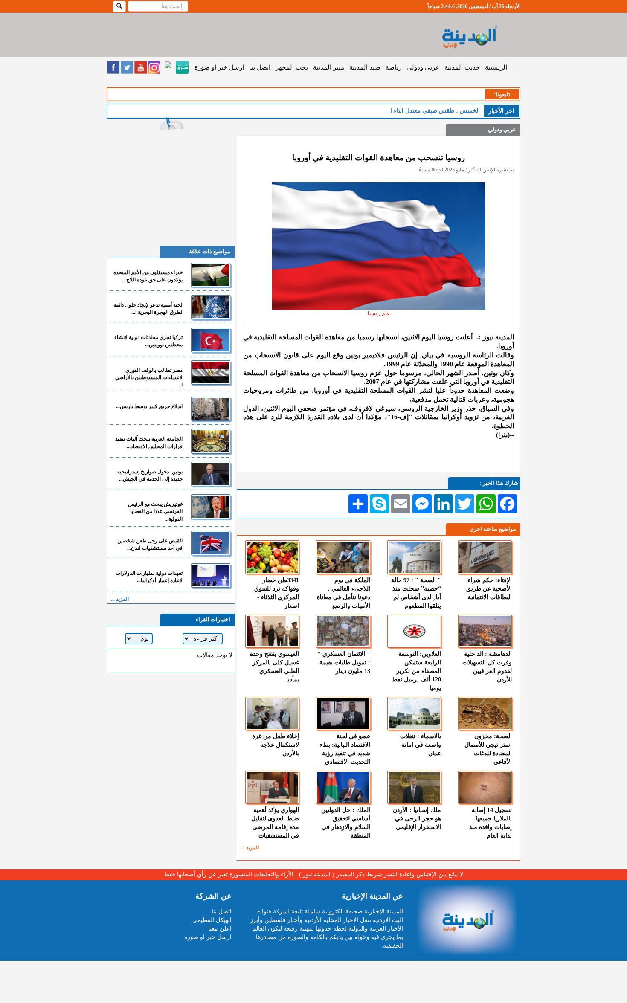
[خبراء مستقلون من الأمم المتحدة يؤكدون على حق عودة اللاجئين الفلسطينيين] (210, 275)
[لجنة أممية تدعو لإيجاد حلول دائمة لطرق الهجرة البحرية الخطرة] (210, 307)
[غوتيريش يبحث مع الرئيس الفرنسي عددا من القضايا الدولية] (210, 506)
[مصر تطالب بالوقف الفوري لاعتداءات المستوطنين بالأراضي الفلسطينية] (210, 372)
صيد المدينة (364, 67)
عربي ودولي (422, 67)
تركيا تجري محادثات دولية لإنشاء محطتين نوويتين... (148, 341)
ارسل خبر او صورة (219, 67)
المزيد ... (250, 848)
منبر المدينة (328, 67)
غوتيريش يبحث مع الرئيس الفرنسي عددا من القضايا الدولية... (155, 511)
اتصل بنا (259, 67)
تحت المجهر (292, 67)
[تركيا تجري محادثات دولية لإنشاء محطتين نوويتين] (210, 340)
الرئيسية (496, 67)
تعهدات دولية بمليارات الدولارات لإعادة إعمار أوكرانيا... (149, 576)
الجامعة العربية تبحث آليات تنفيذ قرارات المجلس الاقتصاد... (149, 442)
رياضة (393, 67)
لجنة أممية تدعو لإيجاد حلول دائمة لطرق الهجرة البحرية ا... (148, 308)
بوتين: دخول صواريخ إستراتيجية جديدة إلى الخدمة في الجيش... (150, 475)
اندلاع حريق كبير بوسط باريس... (149, 406)
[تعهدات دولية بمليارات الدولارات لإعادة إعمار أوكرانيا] (210, 575)
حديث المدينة (462, 67)
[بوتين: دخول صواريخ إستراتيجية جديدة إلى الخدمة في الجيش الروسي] (210, 474)
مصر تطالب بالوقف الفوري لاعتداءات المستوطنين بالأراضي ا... (149, 377)
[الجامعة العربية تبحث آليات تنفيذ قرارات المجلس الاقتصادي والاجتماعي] (210, 441)
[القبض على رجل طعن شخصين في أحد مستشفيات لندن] (210, 543)
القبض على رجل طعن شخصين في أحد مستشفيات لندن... (150, 544)
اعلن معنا (220, 928)
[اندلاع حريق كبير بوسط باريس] (210, 409)
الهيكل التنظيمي (212, 920)
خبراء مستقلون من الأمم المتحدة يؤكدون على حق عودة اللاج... (148, 276)
